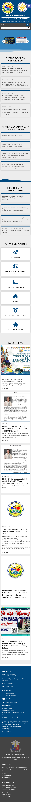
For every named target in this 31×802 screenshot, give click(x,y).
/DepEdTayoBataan (11, 695)
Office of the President (8, 785)
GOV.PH (4, 773)
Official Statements (7, 424)
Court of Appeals (6, 794)
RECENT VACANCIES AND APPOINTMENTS (15, 128)
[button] (29, 6)
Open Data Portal (6, 775)
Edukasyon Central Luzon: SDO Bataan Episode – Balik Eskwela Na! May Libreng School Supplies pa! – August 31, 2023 (14, 593)
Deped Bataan (9, 699)
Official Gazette (6, 777)
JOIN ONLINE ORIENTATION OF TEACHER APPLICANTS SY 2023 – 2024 (15, 531)
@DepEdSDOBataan (11, 702)
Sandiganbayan (6, 796)
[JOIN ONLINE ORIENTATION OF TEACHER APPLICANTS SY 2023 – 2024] (15, 509)
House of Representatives (8, 791)
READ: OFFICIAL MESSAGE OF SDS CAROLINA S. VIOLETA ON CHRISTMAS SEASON (14, 428)
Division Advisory (6, 106)
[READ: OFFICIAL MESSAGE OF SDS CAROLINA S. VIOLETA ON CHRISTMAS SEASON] (15, 406)
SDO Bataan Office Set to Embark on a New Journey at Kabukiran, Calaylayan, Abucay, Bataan (14, 644)
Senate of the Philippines (8, 789)
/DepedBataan (10, 693)
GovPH (3, 25)
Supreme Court (6, 793)
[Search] (28, 28)
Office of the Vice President (9, 787)
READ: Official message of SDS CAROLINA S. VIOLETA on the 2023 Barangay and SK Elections (15, 481)
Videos (4, 588)
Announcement (6, 377)
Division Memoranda (7, 66)
